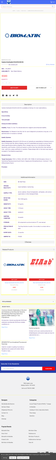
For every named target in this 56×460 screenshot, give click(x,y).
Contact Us (5, 413)
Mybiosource (32, 433)
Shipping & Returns (7, 410)
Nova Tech (4, 433)
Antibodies (33, 407)
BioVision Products (34, 436)
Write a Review (50, 64)
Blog (3, 416)
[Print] (10, 95)
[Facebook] (3, 95)
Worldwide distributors (8, 404)
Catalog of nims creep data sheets (39, 410)
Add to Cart (14, 279)
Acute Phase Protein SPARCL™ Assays (40, 404)
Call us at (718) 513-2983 (28, 388)
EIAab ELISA (5, 439)
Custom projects (34, 328)
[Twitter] (13, 95)
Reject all (12, 457)
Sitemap (4, 419)
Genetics (32, 416)
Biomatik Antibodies (7, 436)
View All (31, 442)
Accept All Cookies (23, 457)
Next (53, 249)
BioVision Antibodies (7, 442)
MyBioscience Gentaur (35, 439)
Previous (52, 249)
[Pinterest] (17, 95)
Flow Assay (33, 413)
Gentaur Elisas (6, 407)
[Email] (6, 95)
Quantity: (5, 79)
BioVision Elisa (33, 430)
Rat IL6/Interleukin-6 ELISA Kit (42, 282)
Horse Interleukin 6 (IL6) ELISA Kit (14, 282)
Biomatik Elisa (5, 430)
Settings (5, 457)
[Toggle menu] (2, 2)
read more (5, 327)
